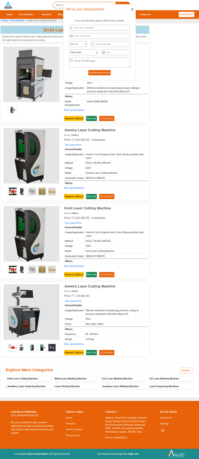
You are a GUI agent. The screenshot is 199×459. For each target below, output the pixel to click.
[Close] (132, 9)
